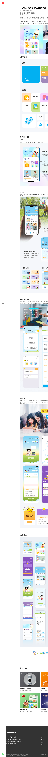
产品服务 (42, 740)
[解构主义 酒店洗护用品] (30, 679)
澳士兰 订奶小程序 (24, 709)
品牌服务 (42, 739)
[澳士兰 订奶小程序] (30, 700)
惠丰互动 (45, 754)
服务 (42, 737)
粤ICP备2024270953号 (9, 755)
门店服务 (42, 742)
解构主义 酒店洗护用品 (25, 688)
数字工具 (42, 744)
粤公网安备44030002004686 (21, 755)
